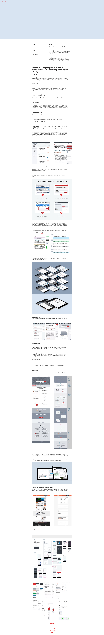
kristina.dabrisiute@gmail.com (53, 628)
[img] (41, 153)
